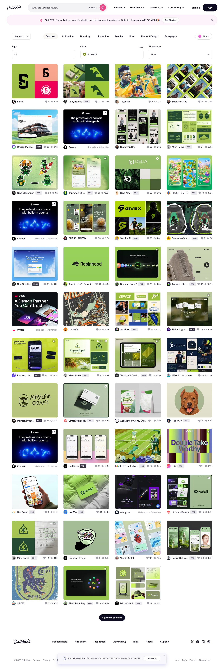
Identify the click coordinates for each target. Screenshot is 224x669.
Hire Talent (136, 7)
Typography (171, 36)
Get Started (170, 20)
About (149, 641)
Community (174, 7)
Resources (204, 660)
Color (83, 46)
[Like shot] (51, 92)
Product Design (149, 36)
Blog (135, 641)
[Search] (103, 7)
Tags (14, 46)
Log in (210, 7)
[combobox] (57, 7)
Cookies (57, 660)
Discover (50, 36)
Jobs (176, 660)
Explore (118, 7)
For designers (59, 641)
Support (164, 641)
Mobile (119, 36)
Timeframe (155, 46)
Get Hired (155, 7)
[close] (212, 20)
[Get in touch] (38, 92)
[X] (192, 641)
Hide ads (91, 147)
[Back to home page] (14, 7)
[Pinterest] (208, 641)
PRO (86, 101)
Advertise (104, 147)
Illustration (103, 36)
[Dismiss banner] (164, 655)
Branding (85, 36)
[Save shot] (45, 92)
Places (192, 660)
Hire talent (80, 641)
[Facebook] (197, 641)
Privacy (46, 660)
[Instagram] (203, 641)
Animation (68, 36)
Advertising (119, 641)
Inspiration (100, 641)
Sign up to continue (112, 617)
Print (132, 36)
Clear (141, 47)
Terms (36, 660)
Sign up (196, 7)
